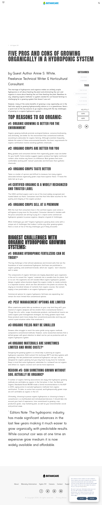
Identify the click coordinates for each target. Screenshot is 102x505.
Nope (83, 118)
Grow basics (84, 77)
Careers (52, 484)
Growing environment (81, 93)
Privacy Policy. (83, 486)
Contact (60, 484)
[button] (3, 2)
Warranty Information (29, 484)
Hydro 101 (42, 484)
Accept (82, 498)
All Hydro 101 (14, 45)
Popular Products (82, 104)
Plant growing (83, 101)
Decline (92, 498)
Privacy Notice (61, 498)
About (16, 484)
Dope (83, 113)
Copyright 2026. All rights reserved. (39, 498)
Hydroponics (83, 80)
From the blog (83, 90)
